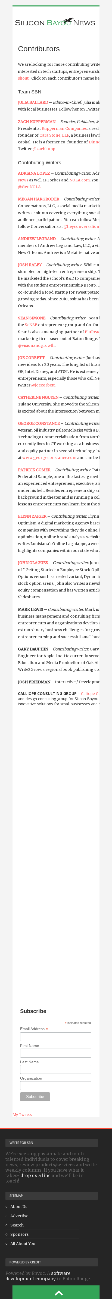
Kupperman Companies (64, 128)
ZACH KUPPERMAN (36, 121)
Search (17, 1225)
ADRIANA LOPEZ (34, 173)
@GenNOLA (29, 186)
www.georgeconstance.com (49, 457)
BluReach (94, 331)
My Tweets (22, 1114)
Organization (31, 1078)
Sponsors (19, 1234)
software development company (37, 1275)
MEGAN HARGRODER (38, 199)
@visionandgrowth (36, 345)
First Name (29, 1045)
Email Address (34, 1028)
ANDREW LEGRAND (37, 238)
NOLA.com (79, 180)
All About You (22, 1243)
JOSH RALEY (30, 264)
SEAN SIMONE (31, 318)
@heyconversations (82, 226)
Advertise (19, 1215)
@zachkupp (44, 148)
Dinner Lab (99, 142)
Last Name (29, 1062)
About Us (18, 1206)
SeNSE (31, 324)
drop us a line (35, 1175)
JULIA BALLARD (33, 102)
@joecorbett (43, 385)
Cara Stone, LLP (54, 135)
